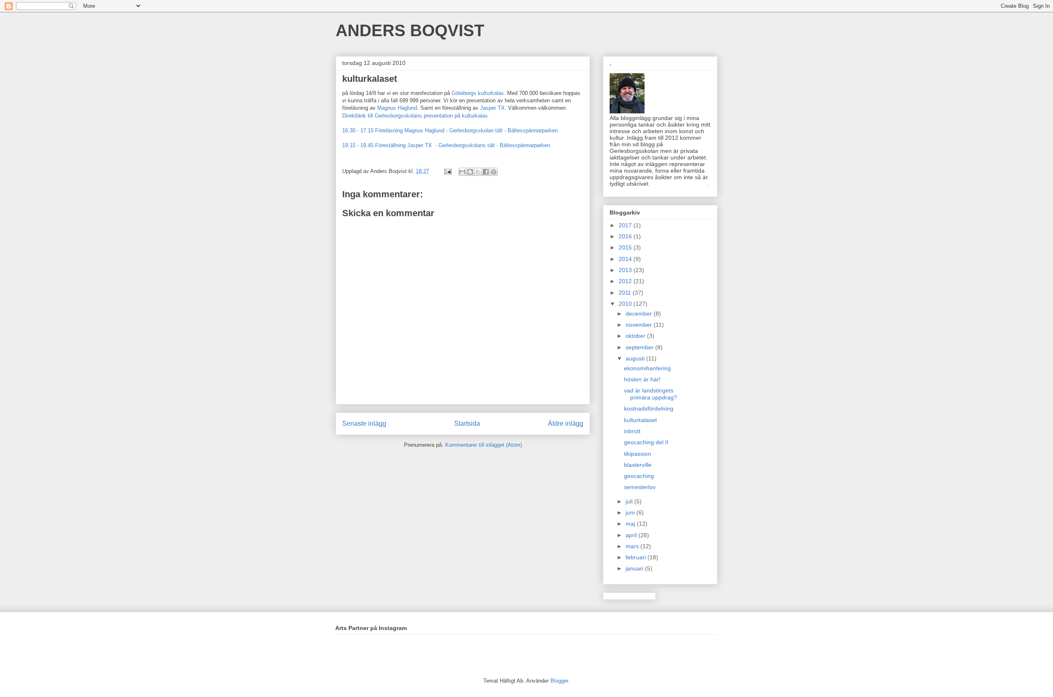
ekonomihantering (647, 368)
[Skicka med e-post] (462, 172)
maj (631, 523)
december (640, 313)
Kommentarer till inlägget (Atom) (483, 445)
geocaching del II (646, 442)
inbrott (632, 431)
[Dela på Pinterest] (493, 172)
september (640, 347)
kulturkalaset (640, 420)
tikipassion (637, 453)
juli (630, 501)
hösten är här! (642, 379)
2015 (626, 247)
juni (631, 512)
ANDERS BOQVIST (410, 30)
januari (635, 568)
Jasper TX (492, 108)
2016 (626, 236)
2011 (626, 292)
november (640, 324)
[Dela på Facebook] (486, 172)
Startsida (467, 423)
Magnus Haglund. (398, 108)
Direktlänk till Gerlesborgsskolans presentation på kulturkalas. (417, 116)
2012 (626, 281)
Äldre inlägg (565, 423)
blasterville (638, 465)
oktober (636, 335)
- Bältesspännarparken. (524, 145)
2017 (626, 225)
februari (636, 557)
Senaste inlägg (364, 423)
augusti (636, 358)
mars (633, 546)
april (632, 535)
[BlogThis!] (470, 172)
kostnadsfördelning (648, 408)
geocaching (639, 476)
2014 (626, 259)
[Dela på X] (478, 172)
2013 (626, 270)
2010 (626, 303)
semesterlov (640, 487)
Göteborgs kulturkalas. (479, 93)
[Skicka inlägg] (447, 171)
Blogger (559, 681)
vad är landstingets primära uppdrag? (650, 394)
